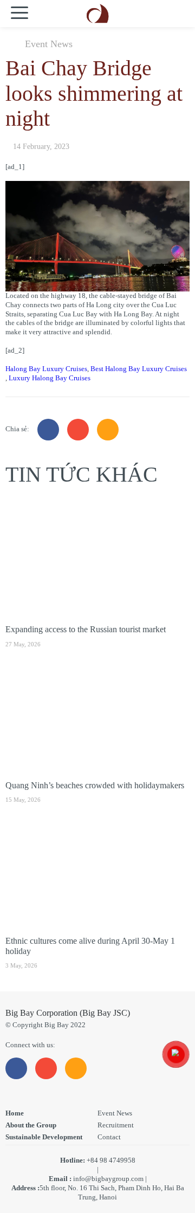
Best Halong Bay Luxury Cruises (138, 369)
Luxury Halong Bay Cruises (49, 378)
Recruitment (116, 1125)
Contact (109, 1137)
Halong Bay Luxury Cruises (46, 369)
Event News (49, 43)
